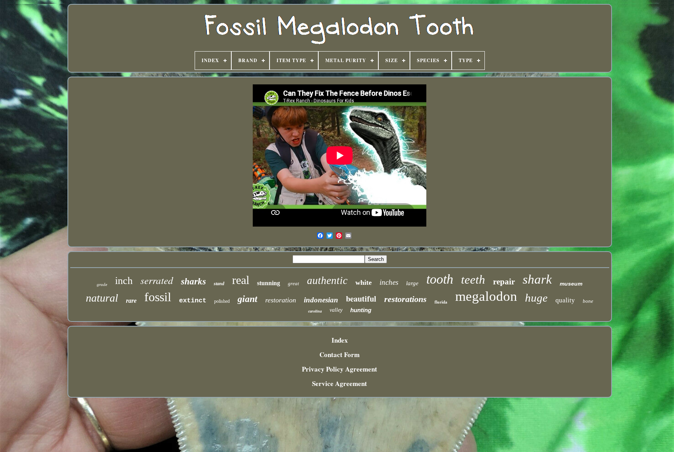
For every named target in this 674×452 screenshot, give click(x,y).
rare (131, 300)
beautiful (361, 298)
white (363, 282)
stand (219, 283)
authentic (327, 280)
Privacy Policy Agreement (339, 369)
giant (247, 299)
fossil (157, 297)
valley (336, 310)
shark (537, 279)
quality (565, 300)
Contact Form (339, 354)
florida (441, 302)
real (240, 279)
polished (222, 301)
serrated (156, 280)
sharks (193, 281)
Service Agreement (339, 383)
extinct (192, 300)
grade (102, 284)
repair (504, 281)
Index (340, 340)
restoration (280, 300)
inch (124, 280)
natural (102, 298)
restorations (405, 299)
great (293, 283)
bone (588, 301)
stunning (268, 283)
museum (571, 283)
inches (389, 282)
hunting (360, 310)
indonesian (321, 300)
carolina (315, 311)
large (412, 283)
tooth (439, 279)
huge (536, 297)
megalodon (486, 296)
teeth (473, 279)
